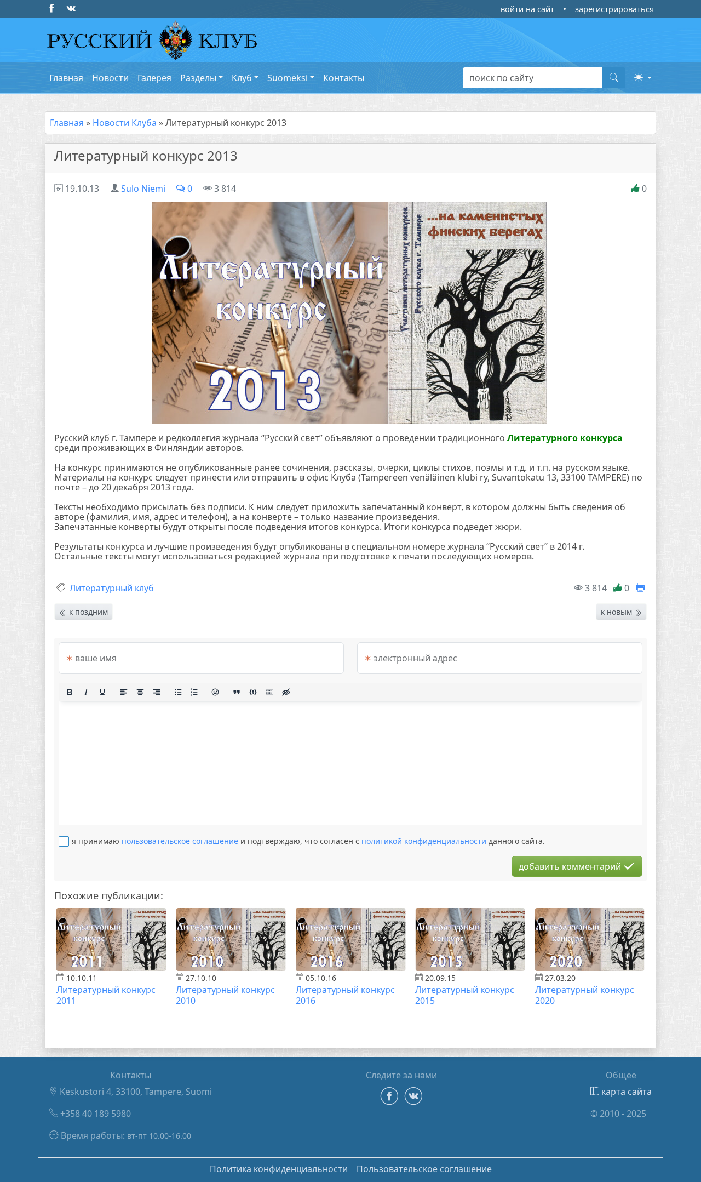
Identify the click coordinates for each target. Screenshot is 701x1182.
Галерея (154, 78)
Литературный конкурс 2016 (345, 995)
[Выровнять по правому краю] (156, 692)
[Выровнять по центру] (140, 692)
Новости (110, 78)
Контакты (343, 78)
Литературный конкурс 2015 (464, 995)
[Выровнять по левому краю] (124, 692)
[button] (643, 77)
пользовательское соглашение (180, 841)
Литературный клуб (112, 588)
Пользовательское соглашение (424, 1169)
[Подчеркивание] (102, 692)
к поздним (87, 612)
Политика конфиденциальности (279, 1169)
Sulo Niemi (143, 188)
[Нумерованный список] (194, 692)
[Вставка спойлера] (269, 692)
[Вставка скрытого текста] (286, 692)
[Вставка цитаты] (236, 692)
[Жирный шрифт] (69, 692)
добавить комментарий (571, 866)
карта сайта (625, 1092)
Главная (66, 78)
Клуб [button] (242, 78)
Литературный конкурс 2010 (225, 995)
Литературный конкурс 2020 (584, 995)
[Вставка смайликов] (216, 692)
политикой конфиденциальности (423, 841)
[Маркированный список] (178, 692)
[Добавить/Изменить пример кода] (253, 692)
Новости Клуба (125, 123)
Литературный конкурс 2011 (106, 995)
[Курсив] (86, 692)
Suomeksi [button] (287, 78)
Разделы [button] (198, 78)
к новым (617, 612)
